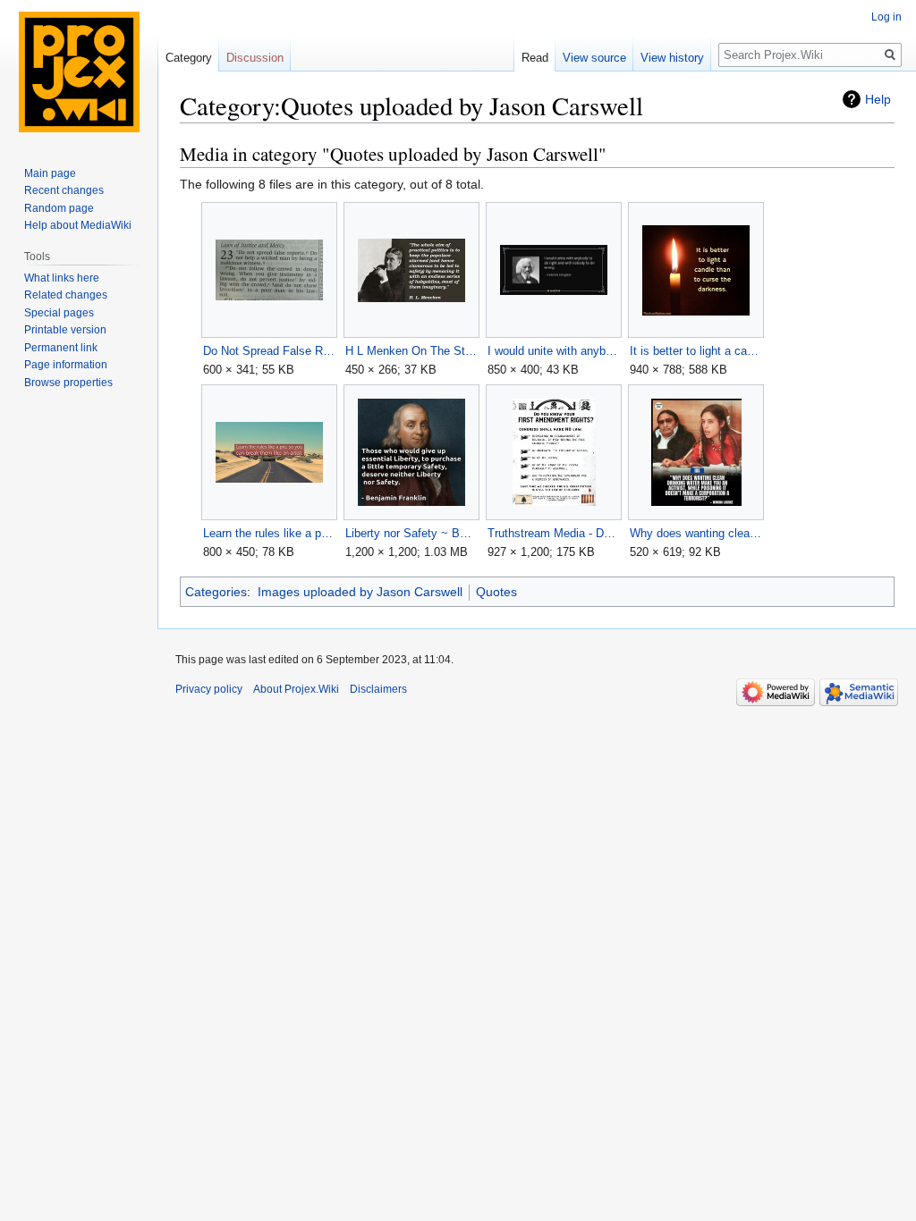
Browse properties (68, 382)
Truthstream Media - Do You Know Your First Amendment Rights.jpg (553, 533)
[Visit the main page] (78, 71)
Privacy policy (208, 689)
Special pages (59, 313)
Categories (216, 592)
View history (672, 57)
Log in (886, 17)
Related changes (65, 295)
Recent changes (64, 190)
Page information (65, 364)
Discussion (255, 57)
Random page (59, 208)
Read (535, 57)
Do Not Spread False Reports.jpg (269, 351)
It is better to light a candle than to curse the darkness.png (695, 351)
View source (594, 57)
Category (188, 57)
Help (878, 99)
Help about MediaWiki (77, 225)
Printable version (65, 330)
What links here (61, 278)
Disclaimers (378, 689)
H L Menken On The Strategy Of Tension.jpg (411, 351)
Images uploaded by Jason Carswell (360, 592)
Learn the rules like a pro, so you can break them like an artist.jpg (269, 533)
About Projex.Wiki (296, 689)
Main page (50, 173)
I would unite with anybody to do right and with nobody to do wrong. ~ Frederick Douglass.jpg (553, 351)
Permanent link (61, 347)
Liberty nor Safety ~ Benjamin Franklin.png (411, 533)
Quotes (496, 592)
